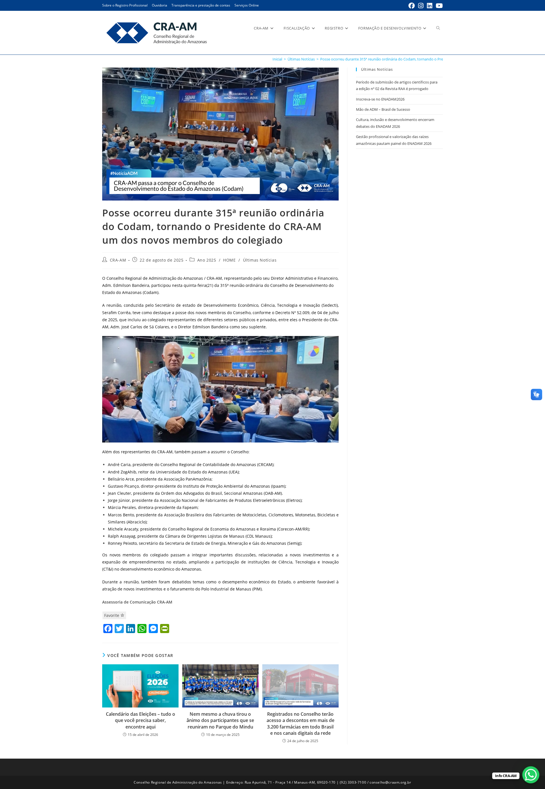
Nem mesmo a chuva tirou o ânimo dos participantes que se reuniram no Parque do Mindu (220, 720)
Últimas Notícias (260, 260)
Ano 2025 (206, 260)
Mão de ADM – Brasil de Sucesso (383, 109)
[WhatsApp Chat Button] (530, 774)
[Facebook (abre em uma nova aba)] (411, 6)
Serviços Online (246, 5)
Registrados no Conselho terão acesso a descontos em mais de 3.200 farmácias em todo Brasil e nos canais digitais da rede (300, 723)
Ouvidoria (159, 5)
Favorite (112, 615)
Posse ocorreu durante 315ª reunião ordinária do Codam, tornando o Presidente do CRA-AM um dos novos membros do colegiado (430, 59)
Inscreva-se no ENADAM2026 (380, 99)
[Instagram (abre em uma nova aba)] (420, 6)
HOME (229, 260)
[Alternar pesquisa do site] (438, 28)
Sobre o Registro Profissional (125, 5)
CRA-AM (118, 260)
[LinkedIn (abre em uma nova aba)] (429, 6)
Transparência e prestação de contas (200, 5)
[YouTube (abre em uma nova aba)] (438, 6)
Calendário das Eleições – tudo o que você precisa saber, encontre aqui (140, 720)
